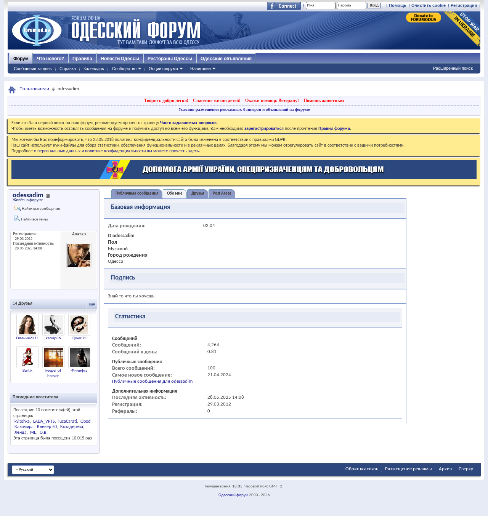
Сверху (466, 468)
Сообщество (124, 68)
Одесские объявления (226, 58)
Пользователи (34, 88)
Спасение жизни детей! (217, 100)
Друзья (197, 194)
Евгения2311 (27, 338)
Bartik (27, 371)
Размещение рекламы (408, 468)
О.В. (44, 432)
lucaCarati (67, 421)
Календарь (93, 68)
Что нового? (50, 58)
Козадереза (71, 427)
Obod (85, 421)
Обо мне (175, 194)
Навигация (200, 68)
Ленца (20, 432)
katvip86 (53, 338)
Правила (82, 58)
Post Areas (222, 194)
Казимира (24, 427)
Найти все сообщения (40, 209)
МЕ (33, 432)
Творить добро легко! (166, 100)
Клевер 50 (47, 427)
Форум (21, 58)
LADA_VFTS (44, 421)
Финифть (79, 371)
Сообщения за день (33, 68)
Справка (67, 68)
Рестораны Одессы (170, 58)
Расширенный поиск (453, 68)
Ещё (92, 304)
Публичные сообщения (137, 194)
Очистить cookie (428, 5)
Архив (445, 468)
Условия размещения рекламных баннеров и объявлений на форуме (244, 109)
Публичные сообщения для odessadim (152, 381)
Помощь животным (323, 100)
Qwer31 (79, 338)
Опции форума (163, 68)
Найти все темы (34, 219)
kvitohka (22, 421)
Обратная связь (361, 468)
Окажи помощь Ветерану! (272, 100)
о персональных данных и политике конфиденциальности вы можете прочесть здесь (116, 151)
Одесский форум (233, 495)
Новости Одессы (120, 58)
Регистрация (464, 5)
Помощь (397, 5)
